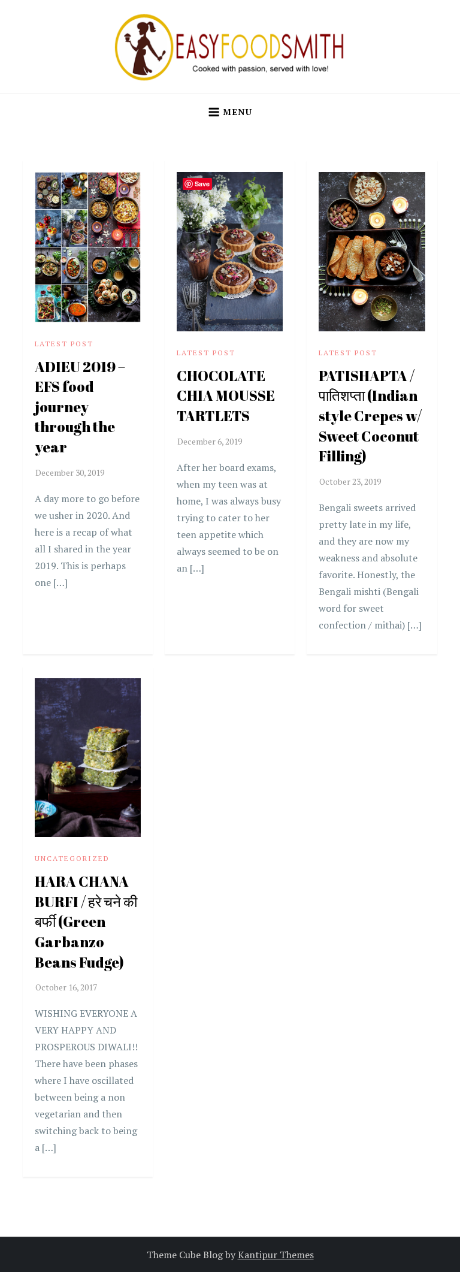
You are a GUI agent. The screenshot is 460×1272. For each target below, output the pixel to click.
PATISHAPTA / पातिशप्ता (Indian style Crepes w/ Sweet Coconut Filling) (370, 416)
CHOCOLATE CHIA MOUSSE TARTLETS (226, 395)
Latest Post (64, 343)
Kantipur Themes (276, 1254)
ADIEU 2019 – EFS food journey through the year (80, 407)
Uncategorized (72, 858)
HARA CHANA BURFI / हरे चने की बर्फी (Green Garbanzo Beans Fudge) (86, 921)
